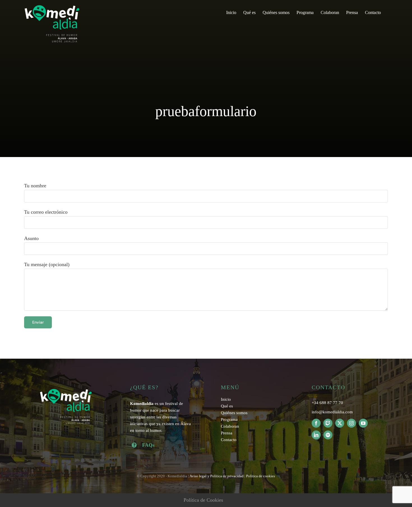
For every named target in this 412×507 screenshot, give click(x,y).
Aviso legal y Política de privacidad (216, 476)
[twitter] (339, 423)
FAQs (148, 445)
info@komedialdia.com (332, 412)
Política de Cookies (203, 500)
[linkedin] (316, 434)
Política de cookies (260, 476)
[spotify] (327, 434)
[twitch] (327, 423)
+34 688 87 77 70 (327, 402)
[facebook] (316, 423)
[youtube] (363, 423)
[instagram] (351, 423)
